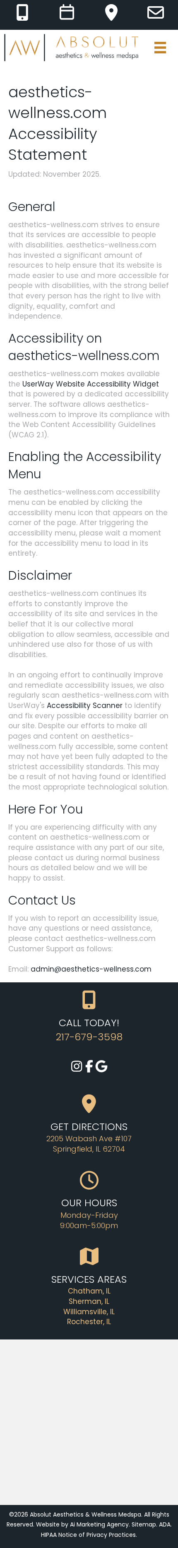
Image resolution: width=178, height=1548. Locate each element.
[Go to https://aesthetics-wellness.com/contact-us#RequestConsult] (66, 13)
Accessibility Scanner (85, 705)
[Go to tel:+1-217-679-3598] (22, 13)
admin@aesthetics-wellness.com (91, 969)
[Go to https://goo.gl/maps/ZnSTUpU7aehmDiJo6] (101, 1067)
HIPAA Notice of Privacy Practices (88, 1535)
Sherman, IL (89, 1301)
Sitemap (144, 1524)
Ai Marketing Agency (99, 1524)
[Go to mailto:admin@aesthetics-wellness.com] (155, 13)
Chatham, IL (89, 1291)
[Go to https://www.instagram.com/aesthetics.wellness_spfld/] (76, 1067)
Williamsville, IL (89, 1312)
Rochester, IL (89, 1322)
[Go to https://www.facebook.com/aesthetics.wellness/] (89, 1067)
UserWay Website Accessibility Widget (90, 384)
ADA (165, 1524)
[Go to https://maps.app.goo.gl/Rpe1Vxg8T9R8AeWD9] (111, 13)
